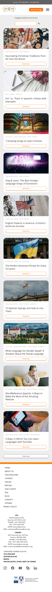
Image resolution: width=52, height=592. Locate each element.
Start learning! (36, 10)
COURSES (9, 478)
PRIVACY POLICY (10, 506)
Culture (8, 137)
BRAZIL (6, 559)
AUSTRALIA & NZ (10, 556)
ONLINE (8, 482)
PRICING (8, 485)
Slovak (41, 346)
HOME (7, 467)
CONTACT (9, 499)
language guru (11, 52)
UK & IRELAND (9, 554)
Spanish (19, 94)
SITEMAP (8, 503)
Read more (26, 64)
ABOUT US (9, 471)
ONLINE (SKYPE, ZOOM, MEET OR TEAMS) (20, 561)
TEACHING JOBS (11, 475)
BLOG (7, 496)
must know (24, 52)
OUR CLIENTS (10, 489)
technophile (35, 435)
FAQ (6, 492)
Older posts (26, 456)
